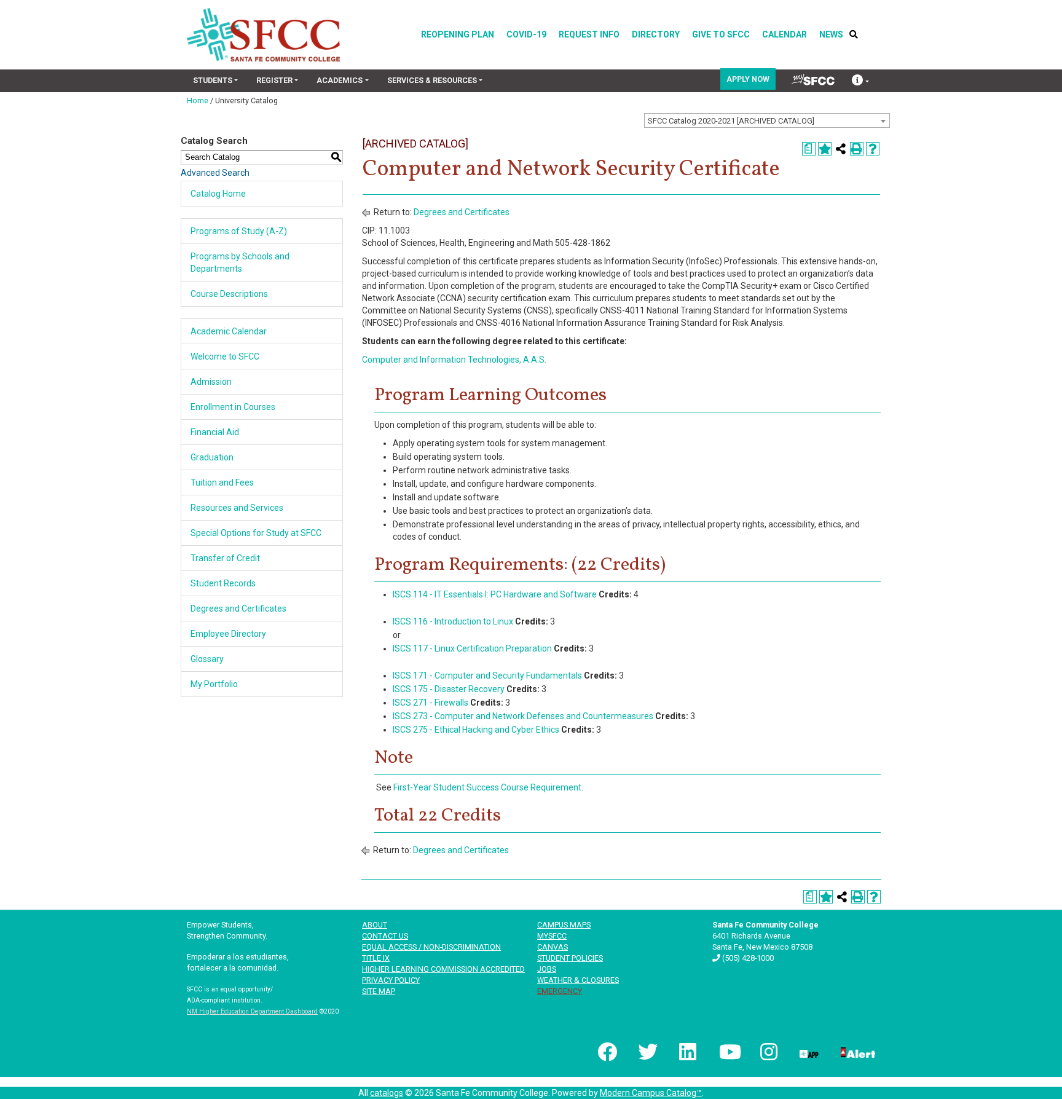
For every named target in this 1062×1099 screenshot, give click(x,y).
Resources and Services (237, 508)
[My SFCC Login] (813, 79)
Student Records (223, 583)
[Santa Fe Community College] (263, 35)
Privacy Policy (391, 980)
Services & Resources (432, 80)
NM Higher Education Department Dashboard (252, 1011)
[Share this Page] (841, 149)
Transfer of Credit (225, 558)
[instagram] (767, 1051)
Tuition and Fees (222, 482)
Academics (340, 80)
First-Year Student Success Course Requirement (487, 787)
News (831, 34)
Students (212, 80)
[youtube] (727, 1051)
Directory (656, 34)
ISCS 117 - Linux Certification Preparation (472, 648)
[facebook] (606, 1051)
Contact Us (385, 935)
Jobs (546, 969)
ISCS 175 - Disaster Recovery (449, 689)
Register (274, 80)
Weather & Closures (578, 980)
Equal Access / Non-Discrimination (431, 946)
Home (197, 100)
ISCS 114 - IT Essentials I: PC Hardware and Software (495, 594)
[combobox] (767, 120)
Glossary (207, 659)
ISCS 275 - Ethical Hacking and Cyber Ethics (476, 730)
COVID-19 (526, 34)
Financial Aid (215, 432)
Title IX (376, 958)
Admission (211, 382)
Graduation (212, 457)
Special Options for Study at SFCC (256, 533)
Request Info (589, 34)
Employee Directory (228, 634)
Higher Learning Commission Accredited (443, 969)
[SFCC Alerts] (856, 1051)
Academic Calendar (229, 331)
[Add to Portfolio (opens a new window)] (825, 149)
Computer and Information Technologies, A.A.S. (454, 359)
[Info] (860, 81)
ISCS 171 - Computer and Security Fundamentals (487, 675)
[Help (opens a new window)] (872, 149)
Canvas (552, 946)
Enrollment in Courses (233, 407)
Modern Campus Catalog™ (651, 1093)
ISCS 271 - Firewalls (430, 702)
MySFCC (552, 935)
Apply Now (747, 79)
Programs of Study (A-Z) (239, 231)
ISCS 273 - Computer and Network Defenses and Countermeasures (523, 716)
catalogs (386, 1093)
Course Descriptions (229, 294)
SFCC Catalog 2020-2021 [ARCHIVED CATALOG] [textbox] (731, 120)
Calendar (784, 34)
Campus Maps (564, 924)
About (374, 924)
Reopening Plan (457, 34)
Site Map (378, 991)
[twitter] (646, 1051)
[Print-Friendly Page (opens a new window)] (856, 149)
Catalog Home (218, 194)
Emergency (559, 991)
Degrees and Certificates (238, 608)
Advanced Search (215, 173)
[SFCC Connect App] (808, 1051)
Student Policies (570, 958)
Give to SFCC (721, 34)
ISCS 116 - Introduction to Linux (453, 621)
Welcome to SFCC (225, 356)
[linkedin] (687, 1051)
